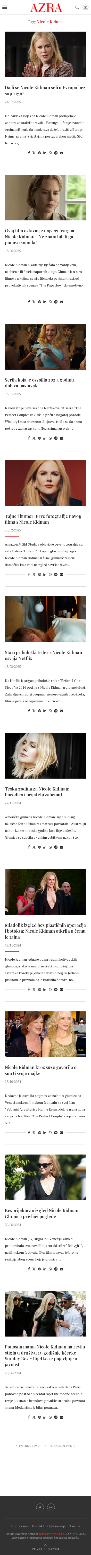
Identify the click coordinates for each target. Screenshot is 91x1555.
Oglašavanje (56, 1526)
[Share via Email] (61, 152)
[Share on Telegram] (56, 152)
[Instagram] (51, 1507)
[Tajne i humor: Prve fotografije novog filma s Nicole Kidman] (45, 483)
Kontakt (38, 1526)
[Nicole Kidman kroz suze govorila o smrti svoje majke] (45, 1034)
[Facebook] (40, 1507)
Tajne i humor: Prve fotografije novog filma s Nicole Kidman (43, 519)
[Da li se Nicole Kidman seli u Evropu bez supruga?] (45, 54)
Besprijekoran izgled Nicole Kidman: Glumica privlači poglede (42, 1213)
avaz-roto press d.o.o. (52, 1534)
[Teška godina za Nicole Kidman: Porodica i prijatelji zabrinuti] (45, 755)
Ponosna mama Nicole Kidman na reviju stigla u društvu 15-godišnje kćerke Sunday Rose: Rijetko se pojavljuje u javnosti (45, 1355)
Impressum (20, 1526)
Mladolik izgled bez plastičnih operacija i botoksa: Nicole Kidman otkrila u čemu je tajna (45, 931)
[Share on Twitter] (34, 152)
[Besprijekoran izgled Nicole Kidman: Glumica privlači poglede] (45, 1177)
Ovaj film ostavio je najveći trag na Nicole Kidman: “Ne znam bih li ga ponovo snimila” (39, 236)
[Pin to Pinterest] (39, 152)
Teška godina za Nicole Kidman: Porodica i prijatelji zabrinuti (37, 792)
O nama (74, 1526)
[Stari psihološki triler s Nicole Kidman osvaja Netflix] (45, 619)
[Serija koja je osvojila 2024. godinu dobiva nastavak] (45, 346)
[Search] (77, 7)
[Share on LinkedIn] (44, 152)
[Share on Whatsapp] (50, 152)
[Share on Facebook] (29, 152)
